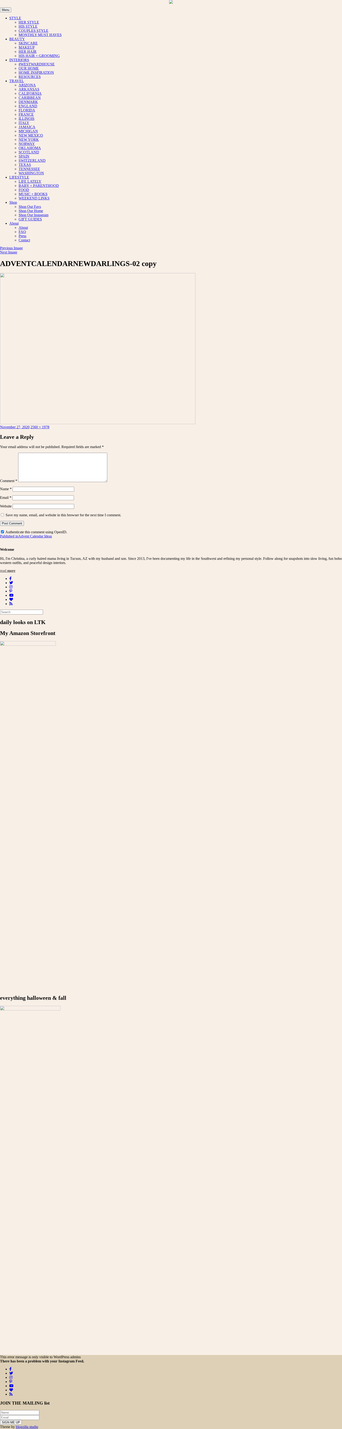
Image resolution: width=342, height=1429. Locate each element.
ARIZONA (27, 85)
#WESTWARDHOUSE (37, 64)
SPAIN (24, 156)
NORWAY (27, 144)
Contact (24, 240)
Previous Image (11, 248)
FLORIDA (27, 110)
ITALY (24, 123)
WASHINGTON (31, 173)
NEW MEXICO (31, 135)
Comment (8, 481)
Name (6, 489)
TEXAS (25, 165)
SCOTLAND (29, 152)
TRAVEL (16, 81)
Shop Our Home (31, 211)
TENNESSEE (29, 169)
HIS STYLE (28, 26)
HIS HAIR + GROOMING (39, 56)
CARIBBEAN (30, 98)
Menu (5, 10)
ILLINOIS (26, 119)
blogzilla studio (27, 1427)
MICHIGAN (28, 131)
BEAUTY (17, 39)
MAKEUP (27, 47)
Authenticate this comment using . (36, 532)
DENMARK (28, 102)
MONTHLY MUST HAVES (40, 35)
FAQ (22, 232)
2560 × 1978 (39, 427)
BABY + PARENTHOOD (39, 186)
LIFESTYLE (19, 177)
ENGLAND (28, 106)
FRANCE (26, 114)
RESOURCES (30, 77)
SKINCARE (28, 43)
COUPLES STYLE (33, 31)
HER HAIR (28, 52)
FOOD (24, 190)
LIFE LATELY (30, 181)
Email (5, 498)
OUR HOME (29, 68)
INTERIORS (19, 60)
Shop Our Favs (30, 207)
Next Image (8, 252)
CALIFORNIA (30, 93)
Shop (13, 202)
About (14, 223)
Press (22, 236)
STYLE (15, 18)
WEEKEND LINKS (34, 198)
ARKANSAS (29, 89)
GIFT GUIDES (30, 219)
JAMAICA (27, 127)
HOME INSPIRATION (36, 72)
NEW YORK (29, 140)
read (7, 571)
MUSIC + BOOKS (33, 194)
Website (6, 506)
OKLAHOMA (30, 148)
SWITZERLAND (32, 160)
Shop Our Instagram (33, 215)
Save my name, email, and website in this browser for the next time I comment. (63, 515)
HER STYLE (29, 22)
